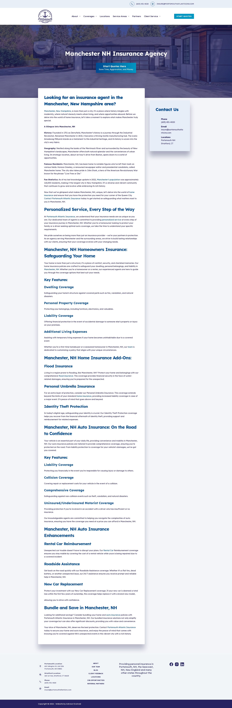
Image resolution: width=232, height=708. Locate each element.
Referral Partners (95, 684)
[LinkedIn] (182, 664)
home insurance (84, 396)
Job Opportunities (95, 680)
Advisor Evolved (73, 704)
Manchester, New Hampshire (57, 111)
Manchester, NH (51, 269)
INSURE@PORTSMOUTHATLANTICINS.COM (175, 4)
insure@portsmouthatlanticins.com (57, 690)
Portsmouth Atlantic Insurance (61, 216)
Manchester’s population (108, 179)
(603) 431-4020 (142, 4)
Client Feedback (95, 673)
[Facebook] (171, 664)
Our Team (96, 667)
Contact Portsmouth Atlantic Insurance (62, 198)
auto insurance (113, 615)
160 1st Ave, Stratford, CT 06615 (56, 676)
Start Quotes (184, 16)
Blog (96, 670)
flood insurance (66, 376)
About (75, 16)
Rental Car (108, 550)
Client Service (151, 16)
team (130, 347)
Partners (136, 16)
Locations (105, 16)
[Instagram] (177, 664)
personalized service (111, 219)
